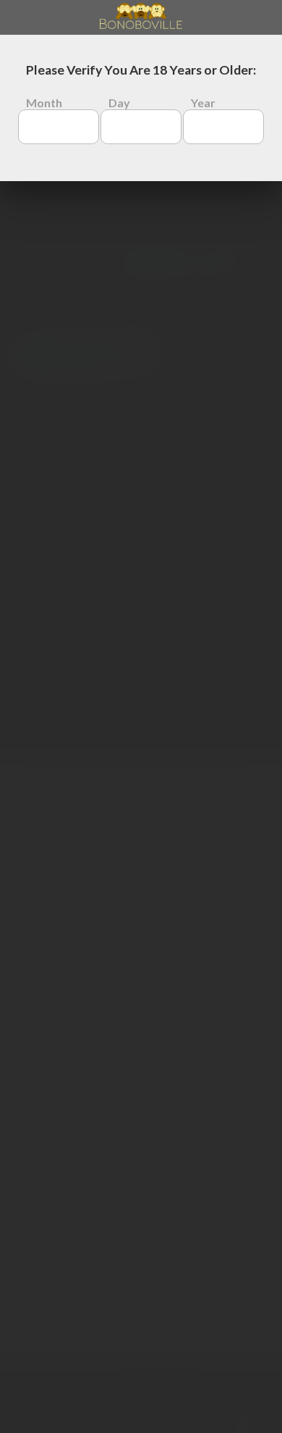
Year (203, 102)
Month (44, 102)
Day (119, 102)
